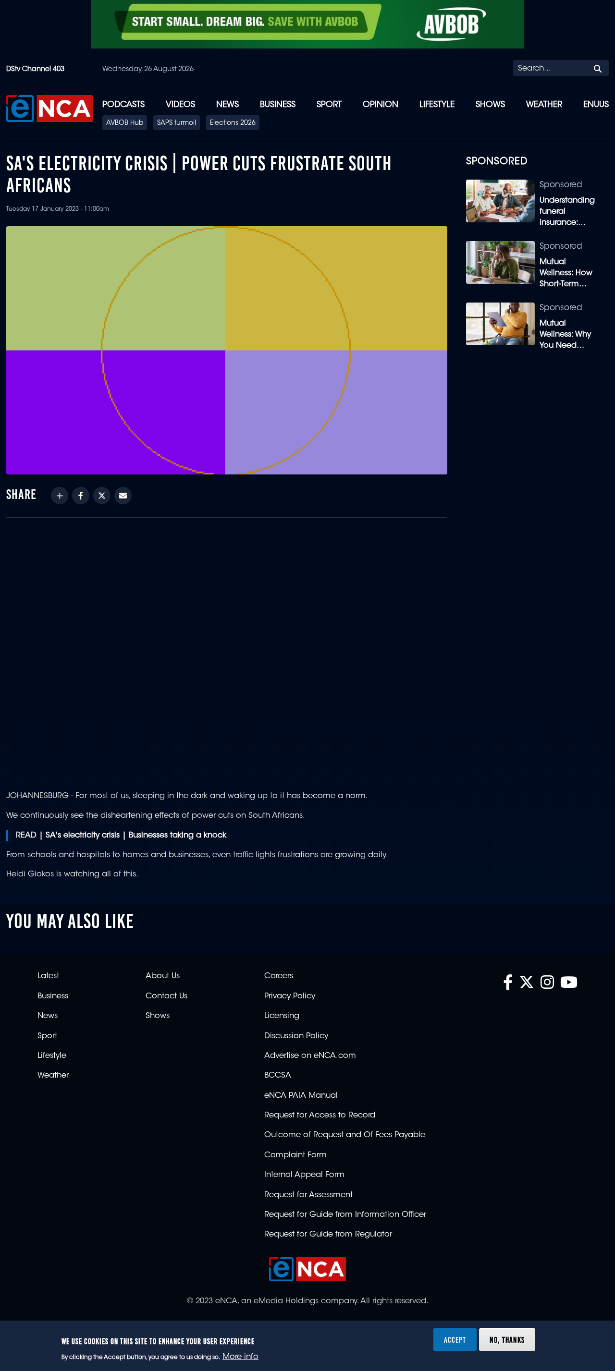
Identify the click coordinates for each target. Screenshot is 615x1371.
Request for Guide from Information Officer (345, 1215)
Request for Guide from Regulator (328, 1234)
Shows (490, 105)
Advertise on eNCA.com (310, 1056)
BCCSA (277, 1076)
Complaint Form (295, 1155)
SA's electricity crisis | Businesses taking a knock (136, 835)
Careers (278, 976)
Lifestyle (437, 105)
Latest (48, 976)
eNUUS (596, 105)
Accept (455, 1339)
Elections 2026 (233, 123)
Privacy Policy (289, 996)
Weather (544, 105)
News (227, 105)
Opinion (380, 105)
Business (277, 105)
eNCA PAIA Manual (301, 1096)
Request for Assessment (308, 1195)
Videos (180, 105)
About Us (163, 976)
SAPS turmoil (176, 123)
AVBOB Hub (124, 123)
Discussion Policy (296, 1036)
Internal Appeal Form (304, 1175)
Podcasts (123, 105)
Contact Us (166, 996)
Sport (329, 105)
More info (240, 1357)
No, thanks (507, 1339)
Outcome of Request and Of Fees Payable (344, 1135)
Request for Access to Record (319, 1115)
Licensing (281, 1016)
